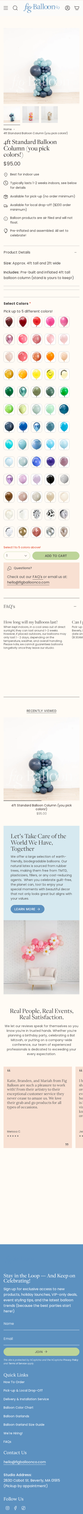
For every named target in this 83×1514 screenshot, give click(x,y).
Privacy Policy (70, 1360)
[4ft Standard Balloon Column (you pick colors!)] (41, 759)
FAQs (7, 1441)
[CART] (76, 8)
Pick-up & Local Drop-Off (23, 1390)
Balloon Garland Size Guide (24, 1424)
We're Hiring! (13, 1433)
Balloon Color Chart (18, 1407)
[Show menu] (5, 8)
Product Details (17, 252)
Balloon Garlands (16, 1416)
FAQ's (38, 576)
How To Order (14, 1382)
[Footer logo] (20, 1260)
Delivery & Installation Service (26, 1399)
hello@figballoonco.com (28, 582)
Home (8, 129)
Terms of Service (18, 1363)
